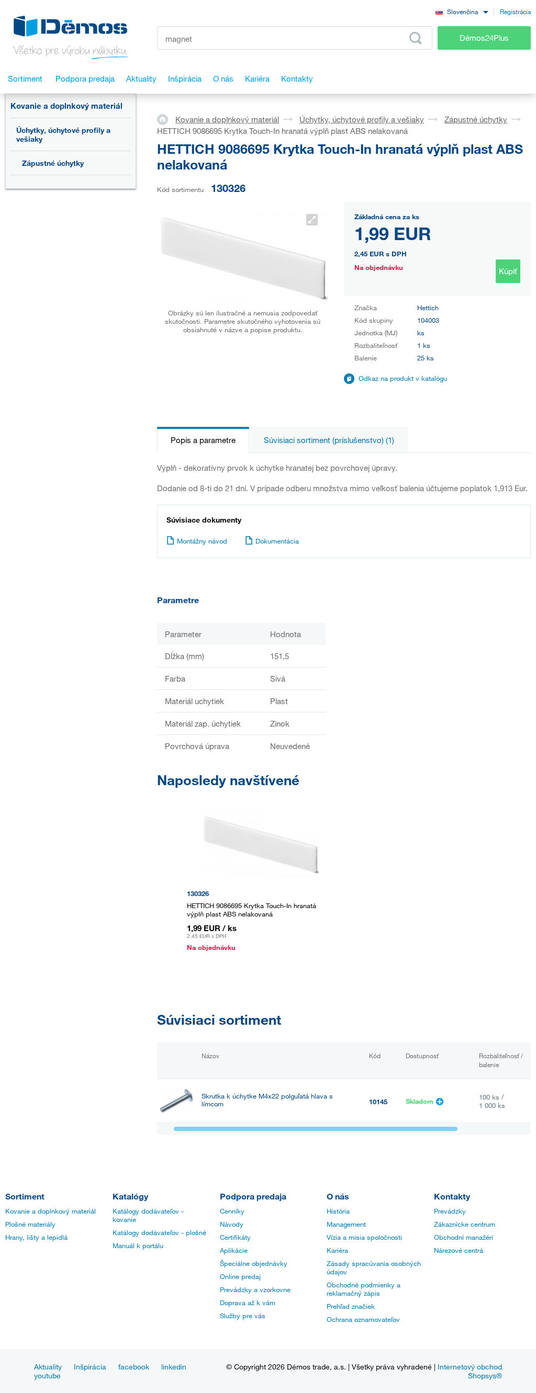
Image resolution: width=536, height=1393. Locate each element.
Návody (231, 1224)
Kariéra (337, 1250)
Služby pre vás (242, 1315)
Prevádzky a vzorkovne (255, 1289)
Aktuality (48, 1366)
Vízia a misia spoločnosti (364, 1237)
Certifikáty (235, 1237)
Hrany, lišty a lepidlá (36, 1237)
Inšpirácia (90, 1366)
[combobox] (462, 11)
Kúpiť (508, 271)
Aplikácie (234, 1250)
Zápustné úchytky (53, 162)
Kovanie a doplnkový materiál (66, 105)
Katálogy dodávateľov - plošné (159, 1232)
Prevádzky (450, 1211)
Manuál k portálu (138, 1245)
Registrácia (515, 11)
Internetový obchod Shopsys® (470, 1371)
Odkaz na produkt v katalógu (403, 378)
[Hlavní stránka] (166, 119)
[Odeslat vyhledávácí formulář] (416, 38)
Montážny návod (202, 541)
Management (346, 1224)
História (338, 1211)
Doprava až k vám (247, 1302)
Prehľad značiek (351, 1306)
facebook (133, 1366)
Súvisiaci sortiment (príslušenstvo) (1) (329, 440)
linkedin (173, 1366)
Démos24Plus (484, 37)
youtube (47, 1375)
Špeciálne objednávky (253, 1263)
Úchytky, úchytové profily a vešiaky (63, 134)
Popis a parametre (203, 440)
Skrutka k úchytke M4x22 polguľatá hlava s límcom (267, 1100)
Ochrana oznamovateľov (363, 1319)
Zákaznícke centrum (464, 1224)
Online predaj (240, 1276)
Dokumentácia (277, 541)
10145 (378, 1101)
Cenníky (232, 1211)
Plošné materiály (30, 1224)
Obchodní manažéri (463, 1237)
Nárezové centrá (458, 1250)
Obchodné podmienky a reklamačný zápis (363, 1289)
